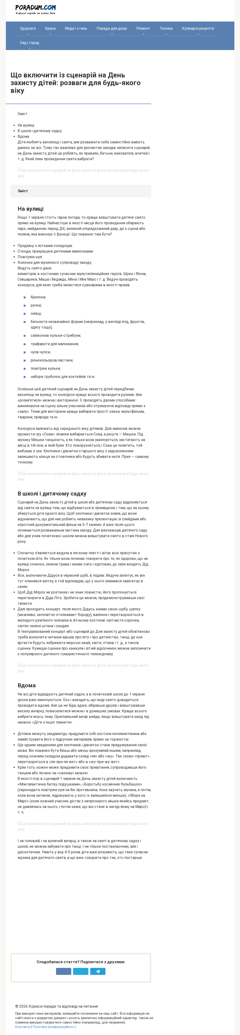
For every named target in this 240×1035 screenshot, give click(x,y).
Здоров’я (28, 28)
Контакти (22, 1027)
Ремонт (143, 28)
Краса (50, 28)
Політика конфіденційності (54, 1027)
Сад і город (29, 42)
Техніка (166, 28)
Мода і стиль (76, 28)
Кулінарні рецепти (198, 28)
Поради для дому (112, 28)
